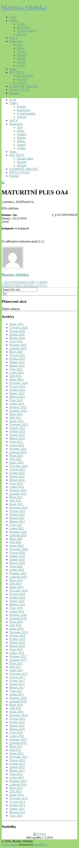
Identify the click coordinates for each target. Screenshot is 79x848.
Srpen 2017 (16, 670)
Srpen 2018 (16, 628)
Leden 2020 (16, 569)
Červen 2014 (17, 801)
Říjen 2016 (16, 704)
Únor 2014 (16, 815)
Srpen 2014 (16, 794)
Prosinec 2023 (18, 407)
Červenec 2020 (18, 549)
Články (13, 20)
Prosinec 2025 (18, 345)
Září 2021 (15, 500)
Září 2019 (15, 583)
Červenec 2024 (18, 383)
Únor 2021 (16, 524)
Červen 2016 (17, 718)
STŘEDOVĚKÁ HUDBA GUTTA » (25, 285)
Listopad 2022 (18, 452)
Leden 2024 (16, 403)
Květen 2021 (17, 514)
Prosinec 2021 (18, 490)
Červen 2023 (17, 428)
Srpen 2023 (16, 421)
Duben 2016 (17, 725)
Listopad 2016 (18, 701)
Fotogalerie (16, 41)
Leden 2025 (16, 372)
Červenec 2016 (18, 715)
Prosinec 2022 (18, 448)
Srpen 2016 (16, 711)
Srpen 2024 (16, 379)
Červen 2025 (17, 355)
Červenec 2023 (18, 424)
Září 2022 (15, 459)
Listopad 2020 (18, 535)
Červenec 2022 (18, 466)
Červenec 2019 (18, 590)
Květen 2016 (17, 722)
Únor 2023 (16, 441)
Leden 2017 (16, 694)
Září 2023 (15, 417)
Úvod (12, 17)
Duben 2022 (17, 476)
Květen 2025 (17, 358)
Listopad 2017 (18, 659)
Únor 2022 (16, 483)
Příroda (21, 55)
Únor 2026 (16, 341)
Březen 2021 (17, 521)
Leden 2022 (16, 486)
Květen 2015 (17, 763)
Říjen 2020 (16, 538)
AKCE (13, 37)
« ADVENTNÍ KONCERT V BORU (25, 282)
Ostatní (21, 62)
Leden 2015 (16, 777)
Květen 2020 (17, 556)
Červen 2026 (17, 331)
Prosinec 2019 (18, 573)
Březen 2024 (17, 396)
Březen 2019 (17, 604)
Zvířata (21, 65)
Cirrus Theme (10, 844)
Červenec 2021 (18, 507)
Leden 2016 (16, 736)
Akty (20, 44)
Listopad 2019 (18, 576)
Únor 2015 (16, 774)
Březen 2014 (17, 812)
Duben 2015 (17, 767)
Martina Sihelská (24, 7)
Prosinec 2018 (18, 614)
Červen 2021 (17, 511)
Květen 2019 (17, 597)
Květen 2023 (17, 431)
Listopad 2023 (18, 410)
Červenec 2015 (18, 756)
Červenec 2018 (18, 632)
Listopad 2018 (18, 618)
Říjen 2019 (16, 580)
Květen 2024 (17, 390)
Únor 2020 (16, 566)
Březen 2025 (17, 365)
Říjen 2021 (16, 497)
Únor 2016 (16, 732)
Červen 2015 (17, 760)
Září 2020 (15, 542)
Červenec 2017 (18, 673)
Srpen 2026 (16, 324)
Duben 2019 (17, 601)
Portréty (21, 51)
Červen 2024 (17, 386)
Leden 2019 (16, 611)
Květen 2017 (17, 680)
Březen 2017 (17, 687)
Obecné (21, 34)
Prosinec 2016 (18, 698)
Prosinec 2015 (18, 739)
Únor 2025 (16, 369)
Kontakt (14, 93)
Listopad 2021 (18, 493)
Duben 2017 (17, 684)
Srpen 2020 (16, 545)
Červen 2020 (17, 552)
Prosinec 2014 (18, 781)
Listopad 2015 (18, 743)
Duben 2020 (17, 559)
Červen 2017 (17, 677)
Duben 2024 (17, 393)
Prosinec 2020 (18, 531)
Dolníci (21, 24)
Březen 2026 (17, 338)
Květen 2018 (17, 639)
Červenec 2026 (18, 327)
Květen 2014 (17, 805)
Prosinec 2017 (18, 656)
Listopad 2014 (18, 784)
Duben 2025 (17, 362)
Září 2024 (15, 376)
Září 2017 (15, 666)
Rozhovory (23, 27)
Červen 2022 (17, 469)
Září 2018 (15, 625)
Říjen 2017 (16, 663)
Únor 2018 (16, 649)
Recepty (22, 79)
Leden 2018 (16, 653)
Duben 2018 (17, 642)
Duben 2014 (17, 808)
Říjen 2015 (16, 746)
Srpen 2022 (16, 462)
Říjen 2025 (16, 351)
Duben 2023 (17, 434)
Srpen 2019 (16, 587)
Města (20, 48)
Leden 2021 (16, 528)
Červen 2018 (17, 635)
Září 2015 (15, 749)
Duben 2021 (17, 518)
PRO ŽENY (17, 72)
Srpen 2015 (16, 753)
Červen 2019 (17, 594)
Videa (12, 69)
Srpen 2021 (16, 504)
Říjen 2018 (16, 621)
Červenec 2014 (18, 798)
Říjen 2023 (16, 414)
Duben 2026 (17, 334)
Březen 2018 (17, 646)
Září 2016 (15, 708)
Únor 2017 (16, 691)
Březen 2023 (17, 438)
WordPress (40, 844)
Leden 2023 (16, 445)
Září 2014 (15, 791)
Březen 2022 (17, 479)
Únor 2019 (16, 608)
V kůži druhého (26, 30)
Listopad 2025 (18, 348)
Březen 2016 (17, 729)
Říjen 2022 (16, 455)
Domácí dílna (25, 75)
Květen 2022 (17, 473)
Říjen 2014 (16, 788)
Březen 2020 (17, 563)
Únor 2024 (16, 400)
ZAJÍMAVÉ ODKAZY (24, 86)
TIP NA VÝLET (19, 89)
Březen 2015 (17, 770)
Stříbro (21, 58)
